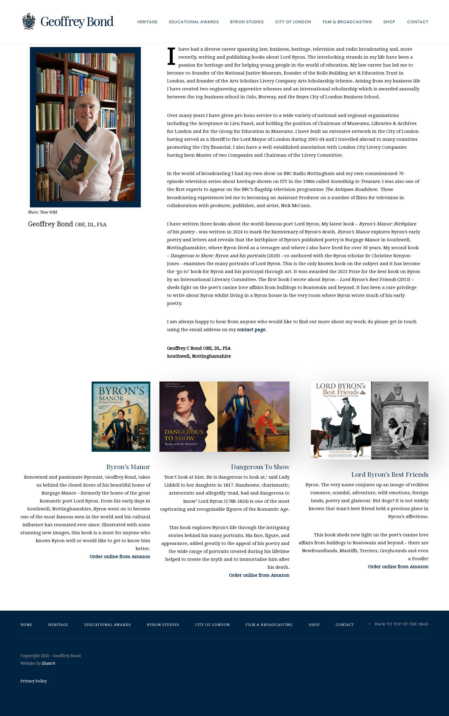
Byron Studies (247, 21)
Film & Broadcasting (347, 21)
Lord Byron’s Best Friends (390, 474)
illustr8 (48, 663)
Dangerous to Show (260, 466)
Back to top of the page (401, 624)
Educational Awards (194, 21)
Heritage (147, 21)
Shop (389, 21)
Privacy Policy (33, 681)
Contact (418, 21)
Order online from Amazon (120, 556)
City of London (293, 21)
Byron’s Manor (128, 466)
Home (26, 625)
